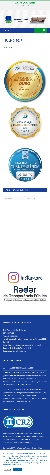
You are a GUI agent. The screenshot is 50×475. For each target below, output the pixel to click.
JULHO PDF (7, 47)
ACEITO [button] (17, 469)
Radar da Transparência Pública (30, 448)
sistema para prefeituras (33, 433)
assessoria (20, 436)
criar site (18, 433)
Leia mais (33, 462)
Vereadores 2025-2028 (11, 368)
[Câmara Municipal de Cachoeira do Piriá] (25, 19)
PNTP (13, 448)
